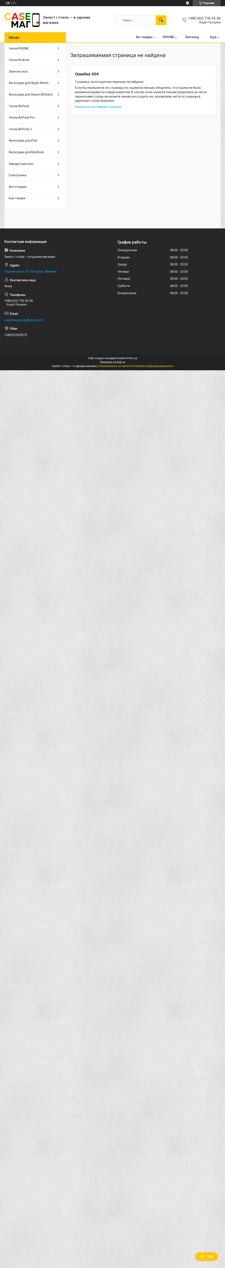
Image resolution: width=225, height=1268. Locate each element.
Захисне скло (18, 71)
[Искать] (161, 20)
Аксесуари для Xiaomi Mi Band (31, 94)
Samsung (192, 37)
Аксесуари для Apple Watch (29, 83)
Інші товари (17, 198)
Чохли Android (19, 60)
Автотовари (17, 187)
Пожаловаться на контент (115, 366)
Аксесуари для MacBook (26, 152)
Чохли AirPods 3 (20, 129)
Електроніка (17, 175)
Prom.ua (132, 358)
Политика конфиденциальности (153, 366)
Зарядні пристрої (21, 164)
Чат (210, 1256)
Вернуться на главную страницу (98, 107)
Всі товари (144, 37)
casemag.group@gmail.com (24, 320)
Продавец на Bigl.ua (112, 362)
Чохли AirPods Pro (22, 117)
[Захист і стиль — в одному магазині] (22, 20)
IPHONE (168, 37)
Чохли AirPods (19, 106)
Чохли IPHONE (19, 48)
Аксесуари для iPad (23, 140)
